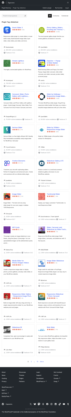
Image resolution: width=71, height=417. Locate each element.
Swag (56, 381)
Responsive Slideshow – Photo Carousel (55, 295)
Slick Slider (51, 327)
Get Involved (58, 372)
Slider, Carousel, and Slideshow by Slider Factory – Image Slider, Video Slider (57, 228)
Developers (40, 378)
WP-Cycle (15, 227)
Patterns (22, 381)
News (3, 375)
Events (56, 375)
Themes (21, 375)
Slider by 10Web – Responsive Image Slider (56, 128)
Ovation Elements (18, 161)
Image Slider (16, 194)
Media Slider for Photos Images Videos (20, 262)
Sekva (42, 361)
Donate (57, 378)
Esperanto (9, 404)
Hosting (4, 378)
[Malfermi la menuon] (68, 2)
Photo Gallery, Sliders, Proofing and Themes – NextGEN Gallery (55, 29)
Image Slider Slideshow (55, 261)
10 (37, 361)
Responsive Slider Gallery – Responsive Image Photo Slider (22, 295)
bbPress (5, 393)
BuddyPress (6, 396)
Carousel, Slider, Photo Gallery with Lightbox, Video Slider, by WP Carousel (20, 95)
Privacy (4, 381)
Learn (38, 372)
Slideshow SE (17, 327)
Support (38, 375)
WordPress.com (8, 387)
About (4, 372)
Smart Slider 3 (17, 27)
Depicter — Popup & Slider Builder (53, 62)
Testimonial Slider (53, 194)
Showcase (22, 372)
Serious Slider (17, 127)
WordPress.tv (41, 381)
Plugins (21, 378)
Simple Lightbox (18, 61)
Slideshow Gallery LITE (55, 161)
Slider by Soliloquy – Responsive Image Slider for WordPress (56, 95)
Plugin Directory (6, 8)
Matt (4, 390)
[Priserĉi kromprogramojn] (25, 16)
